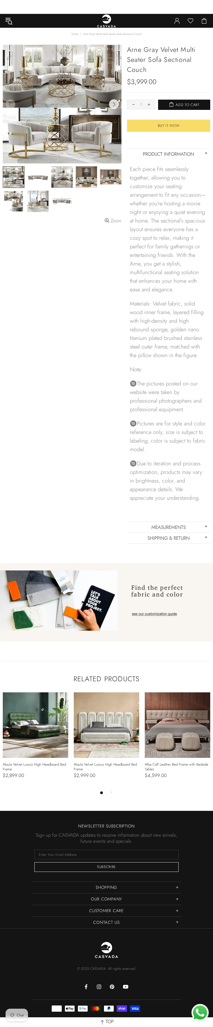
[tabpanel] (35, 740)
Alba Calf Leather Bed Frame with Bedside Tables (176, 766)
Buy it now (169, 125)
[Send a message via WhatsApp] (200, 1013)
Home (75, 34)
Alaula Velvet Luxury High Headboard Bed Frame (34, 766)
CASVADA (106, 20)
